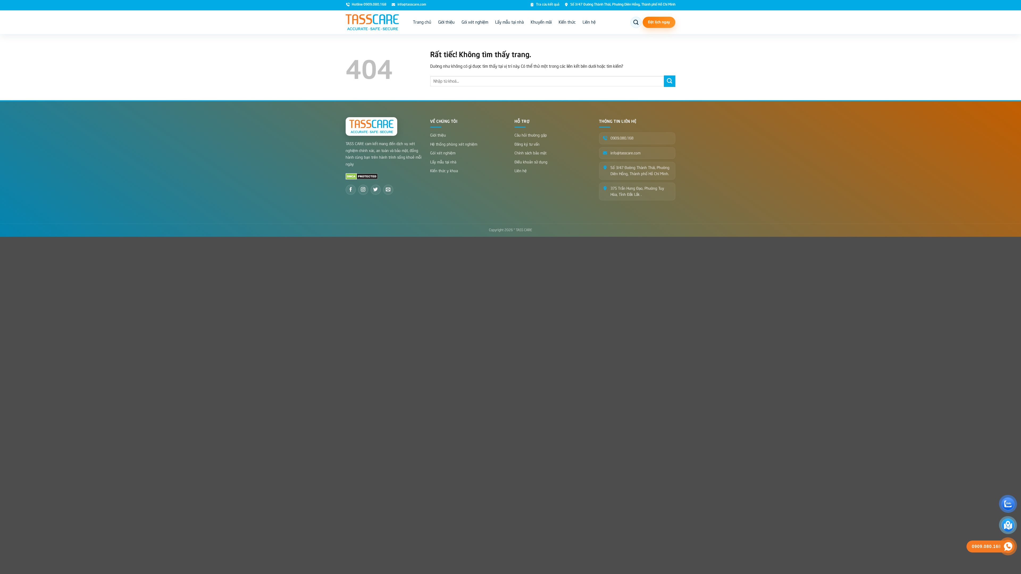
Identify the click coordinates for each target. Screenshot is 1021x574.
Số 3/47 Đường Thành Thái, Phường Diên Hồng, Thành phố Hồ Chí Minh (622, 4)
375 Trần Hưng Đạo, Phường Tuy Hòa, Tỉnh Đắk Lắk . (637, 191)
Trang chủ (422, 22)
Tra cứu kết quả (547, 4)
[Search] (636, 22)
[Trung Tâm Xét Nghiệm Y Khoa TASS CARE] (372, 22)
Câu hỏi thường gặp (530, 135)
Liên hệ (589, 22)
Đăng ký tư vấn (526, 144)
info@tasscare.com (411, 4)
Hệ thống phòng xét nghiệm (453, 144)
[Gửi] (669, 81)
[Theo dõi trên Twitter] (376, 190)
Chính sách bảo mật (530, 153)
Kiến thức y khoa (444, 171)
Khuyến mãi (541, 22)
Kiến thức (567, 22)
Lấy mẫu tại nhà (509, 22)
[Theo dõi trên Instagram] (363, 190)
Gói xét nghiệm (475, 22)
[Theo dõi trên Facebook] (351, 190)
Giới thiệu (446, 22)
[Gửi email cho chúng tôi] (388, 190)
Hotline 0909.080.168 (369, 4)
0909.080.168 (621, 138)
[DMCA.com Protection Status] (362, 176)
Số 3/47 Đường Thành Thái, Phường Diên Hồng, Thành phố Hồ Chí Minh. (639, 171)
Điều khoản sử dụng (530, 162)
